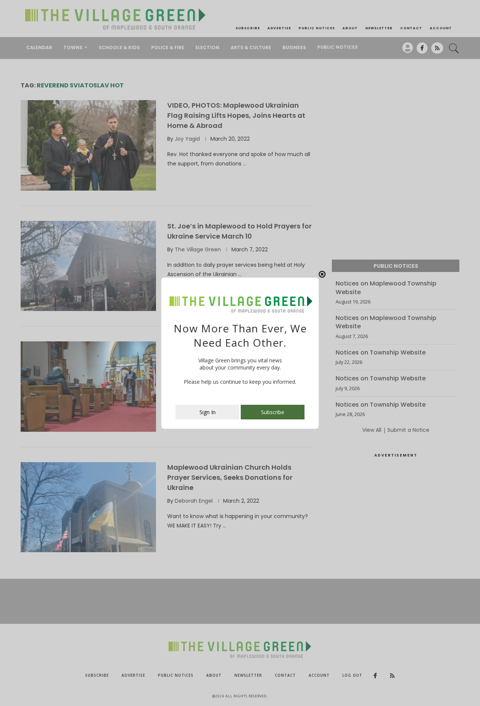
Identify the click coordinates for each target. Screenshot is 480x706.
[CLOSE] (322, 274)
